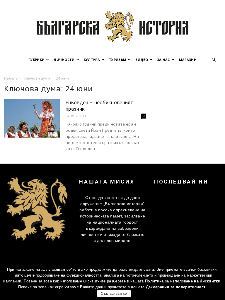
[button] (214, 60)
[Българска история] (112, 26)
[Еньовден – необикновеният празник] (32, 118)
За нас (163, 59)
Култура (92, 59)
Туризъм (117, 59)
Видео (141, 59)
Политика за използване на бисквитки (182, 281)
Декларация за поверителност (176, 287)
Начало (11, 78)
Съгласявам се (114, 294)
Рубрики (36, 59)
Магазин (188, 59)
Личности (64, 59)
